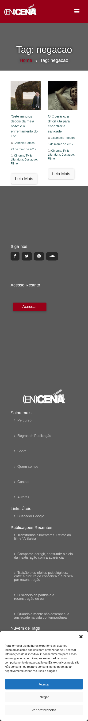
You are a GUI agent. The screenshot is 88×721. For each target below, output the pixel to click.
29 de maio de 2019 (23, 149)
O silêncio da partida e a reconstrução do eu (34, 596)
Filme (14, 163)
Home (26, 60)
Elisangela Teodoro (63, 137)
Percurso (24, 420)
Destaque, (31, 159)
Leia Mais (24, 178)
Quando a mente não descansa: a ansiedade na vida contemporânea (41, 615)
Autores (23, 497)
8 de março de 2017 (60, 144)
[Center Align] (15, 256)
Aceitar (44, 684)
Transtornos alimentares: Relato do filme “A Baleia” (42, 536)
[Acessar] (29, 343)
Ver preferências (44, 710)
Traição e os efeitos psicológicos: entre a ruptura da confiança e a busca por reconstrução (43, 576)
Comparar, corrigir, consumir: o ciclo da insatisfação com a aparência (43, 555)
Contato (23, 482)
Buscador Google (30, 516)
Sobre (22, 451)
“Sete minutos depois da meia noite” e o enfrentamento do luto (24, 126)
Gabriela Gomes (24, 143)
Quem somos (27, 466)
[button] (81, 636)
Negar (44, 697)
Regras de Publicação (34, 436)
